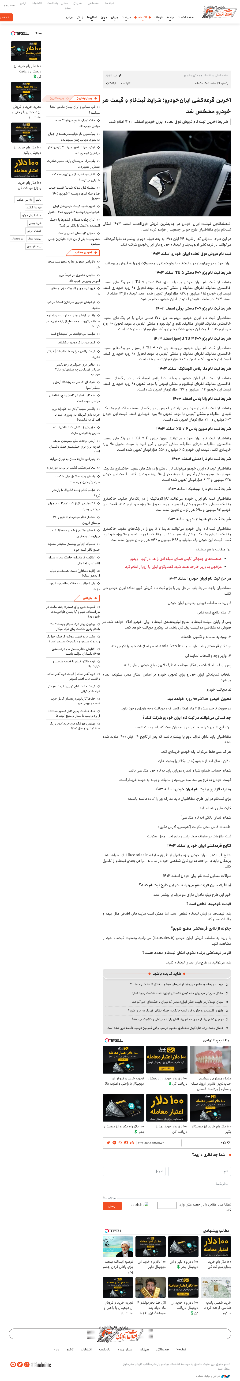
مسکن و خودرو (192, 75)
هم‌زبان (77, 3)
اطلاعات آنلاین (219, 12)
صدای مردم (66, 5)
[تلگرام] (13, 1365)
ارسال (112, 1206)
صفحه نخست (186, 17)
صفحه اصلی (221, 75)
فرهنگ (158, 17)
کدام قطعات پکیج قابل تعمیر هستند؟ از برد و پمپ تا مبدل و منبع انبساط (74, 713)
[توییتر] (20, 1365)
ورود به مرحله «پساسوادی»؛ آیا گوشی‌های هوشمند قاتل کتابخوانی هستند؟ (177, 984)
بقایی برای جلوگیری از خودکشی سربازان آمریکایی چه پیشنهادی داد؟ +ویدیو (77, 369)
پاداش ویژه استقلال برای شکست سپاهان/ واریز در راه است (77, 479)
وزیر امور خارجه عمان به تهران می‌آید (72, 459)
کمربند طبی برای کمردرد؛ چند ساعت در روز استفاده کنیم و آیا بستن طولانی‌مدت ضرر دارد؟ (73, 611)
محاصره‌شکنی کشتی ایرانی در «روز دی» (71, 467)
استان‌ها (92, 17)
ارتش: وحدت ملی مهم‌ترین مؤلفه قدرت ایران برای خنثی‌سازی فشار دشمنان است (74, 446)
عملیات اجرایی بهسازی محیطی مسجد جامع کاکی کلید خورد (74, 546)
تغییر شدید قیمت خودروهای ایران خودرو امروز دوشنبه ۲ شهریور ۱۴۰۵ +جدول (74, 209)
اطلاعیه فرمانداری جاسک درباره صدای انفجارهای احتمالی (74, 560)
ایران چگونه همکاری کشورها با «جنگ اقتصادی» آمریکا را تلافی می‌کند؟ (75, 222)
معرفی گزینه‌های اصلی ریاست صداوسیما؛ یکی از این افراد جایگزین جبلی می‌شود (74, 238)
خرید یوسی (35, 223)
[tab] (87, 98)
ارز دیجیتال (17, 238)
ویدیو (69, 17)
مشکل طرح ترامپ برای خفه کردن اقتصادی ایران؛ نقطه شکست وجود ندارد (178, 993)
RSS (56, 1349)
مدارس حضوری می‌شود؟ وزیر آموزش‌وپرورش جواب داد (79, 277)
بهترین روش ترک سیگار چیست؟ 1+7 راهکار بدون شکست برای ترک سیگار (75, 626)
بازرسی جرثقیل (24, 200)
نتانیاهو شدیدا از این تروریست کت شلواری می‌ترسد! (76, 177)
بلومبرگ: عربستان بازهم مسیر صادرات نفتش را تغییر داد (73, 163)
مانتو (38, 200)
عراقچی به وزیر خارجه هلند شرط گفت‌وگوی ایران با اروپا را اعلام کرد (173, 567)
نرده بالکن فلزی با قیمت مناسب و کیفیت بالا (76, 664)
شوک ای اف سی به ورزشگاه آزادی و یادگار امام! (76, 384)
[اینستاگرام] (27, 1365)
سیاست (126, 17)
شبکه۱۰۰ (109, 3)
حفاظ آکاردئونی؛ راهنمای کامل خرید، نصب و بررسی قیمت (75, 701)
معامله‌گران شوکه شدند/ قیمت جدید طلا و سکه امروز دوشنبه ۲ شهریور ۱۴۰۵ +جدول (74, 193)
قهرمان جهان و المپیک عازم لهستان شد (75, 291)
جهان (104, 17)
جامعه (170, 17)
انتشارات (37, 3)
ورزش (114, 17)
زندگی (79, 17)
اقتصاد (142, 17)
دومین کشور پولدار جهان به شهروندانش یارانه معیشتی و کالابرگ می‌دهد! (178, 1019)
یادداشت (52, 3)
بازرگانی (87, 598)
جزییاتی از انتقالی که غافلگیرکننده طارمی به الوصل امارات (76, 430)
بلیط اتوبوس (34, 246)
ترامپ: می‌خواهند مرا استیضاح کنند (73, 333)
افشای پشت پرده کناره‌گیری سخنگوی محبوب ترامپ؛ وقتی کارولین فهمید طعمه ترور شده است (165, 1028)
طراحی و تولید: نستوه (208, 1376)
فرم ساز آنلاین (33, 207)
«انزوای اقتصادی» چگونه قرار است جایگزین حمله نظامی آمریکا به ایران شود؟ (176, 1010)
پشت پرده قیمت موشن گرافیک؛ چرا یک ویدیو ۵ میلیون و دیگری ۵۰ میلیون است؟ (73, 639)
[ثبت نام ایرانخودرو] (167, 173)
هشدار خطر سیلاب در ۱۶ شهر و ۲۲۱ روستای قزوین (76, 519)
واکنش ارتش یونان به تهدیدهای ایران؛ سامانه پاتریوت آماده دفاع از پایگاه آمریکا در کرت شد (73, 321)
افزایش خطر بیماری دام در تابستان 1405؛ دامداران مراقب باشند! (76, 651)
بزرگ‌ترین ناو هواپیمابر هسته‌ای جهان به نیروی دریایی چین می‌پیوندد (74, 136)
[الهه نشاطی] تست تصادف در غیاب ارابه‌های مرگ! (75, 573)
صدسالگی (93, 3)
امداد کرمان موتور (31, 215)
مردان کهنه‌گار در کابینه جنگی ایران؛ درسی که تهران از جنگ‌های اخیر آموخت (178, 1001)
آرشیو (23, 3)
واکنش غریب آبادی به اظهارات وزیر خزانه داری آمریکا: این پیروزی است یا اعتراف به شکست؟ (76, 414)
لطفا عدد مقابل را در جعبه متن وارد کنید (205, 1207)
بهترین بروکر (34, 238)
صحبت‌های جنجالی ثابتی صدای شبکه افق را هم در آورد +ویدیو (176, 559)
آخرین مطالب (83, 252)
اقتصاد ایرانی (34, 231)
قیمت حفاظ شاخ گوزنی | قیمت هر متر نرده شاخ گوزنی (74, 688)
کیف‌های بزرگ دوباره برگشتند (76, 342)
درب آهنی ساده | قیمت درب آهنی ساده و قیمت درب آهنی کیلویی (73, 676)
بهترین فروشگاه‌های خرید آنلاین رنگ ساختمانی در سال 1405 (74, 726)
